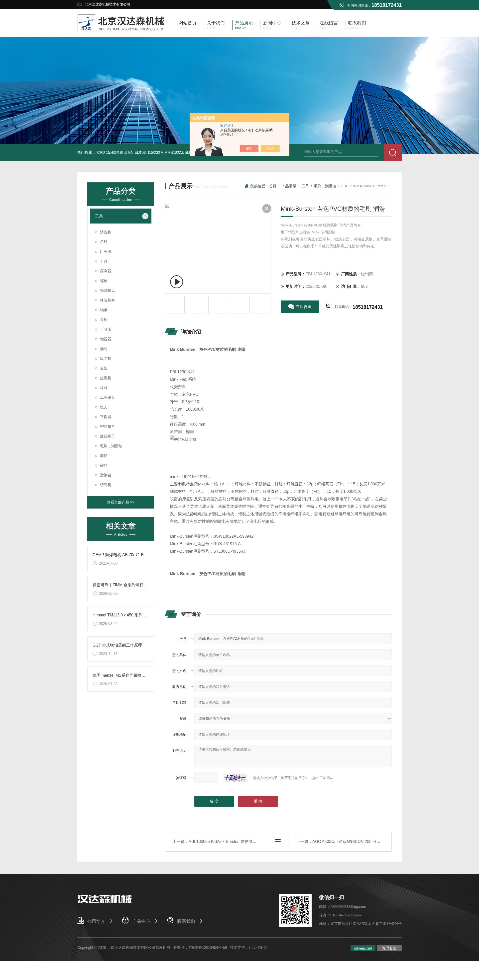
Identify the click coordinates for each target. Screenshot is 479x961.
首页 (272, 186)
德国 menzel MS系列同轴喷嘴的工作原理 (129, 675)
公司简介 (96, 921)
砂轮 (104, 465)
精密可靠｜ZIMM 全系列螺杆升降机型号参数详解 (136, 585)
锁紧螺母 (107, 290)
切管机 (105, 485)
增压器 (105, 339)
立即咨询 (304, 306)
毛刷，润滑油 (111, 446)
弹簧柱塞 (107, 300)
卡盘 (104, 261)
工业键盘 (107, 397)
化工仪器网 (258, 947)
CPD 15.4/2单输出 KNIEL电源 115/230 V (130, 152)
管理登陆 (389, 948)
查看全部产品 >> (121, 502)
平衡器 (105, 417)
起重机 (105, 378)
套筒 (104, 455)
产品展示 (288, 186)
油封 (104, 349)
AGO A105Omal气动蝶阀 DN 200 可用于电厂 (352, 841)
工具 (99, 216)
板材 (104, 387)
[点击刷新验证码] (235, 778)
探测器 (105, 271)
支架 (104, 368)
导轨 (104, 319)
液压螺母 (107, 436)
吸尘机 (105, 358)
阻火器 (105, 251)
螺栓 (104, 281)
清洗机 (105, 232)
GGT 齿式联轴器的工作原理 (117, 645)
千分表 (105, 329)
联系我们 (186, 921)
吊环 (104, 242)
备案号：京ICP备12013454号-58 (200, 947)
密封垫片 (107, 426)
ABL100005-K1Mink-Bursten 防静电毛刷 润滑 (229, 841)
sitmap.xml (363, 948)
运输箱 (105, 475)
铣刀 (104, 407)
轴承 (104, 310)
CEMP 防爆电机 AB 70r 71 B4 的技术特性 (130, 555)
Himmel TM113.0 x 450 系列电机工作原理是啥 (133, 615)
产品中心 (141, 921)
